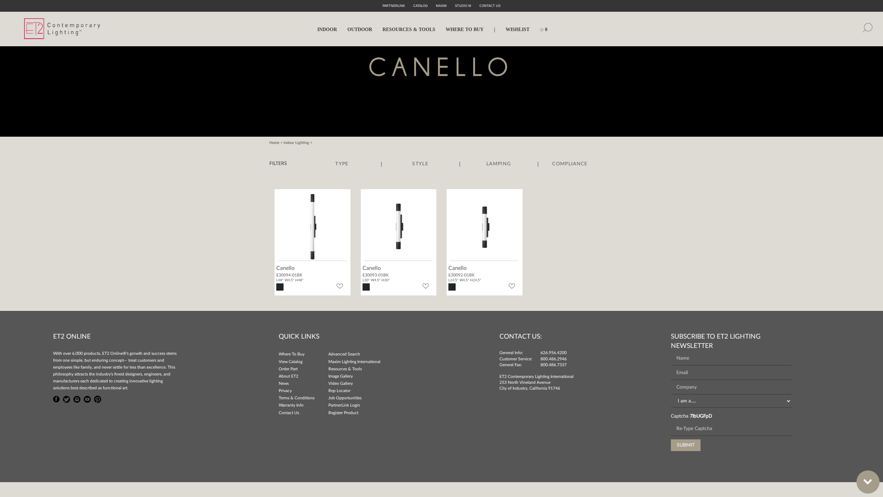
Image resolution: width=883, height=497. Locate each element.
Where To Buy (292, 354)
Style (420, 164)
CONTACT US (489, 6)
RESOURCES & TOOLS (409, 29)
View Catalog (290, 362)
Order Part (288, 369)
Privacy (285, 391)
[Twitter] (66, 398)
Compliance (569, 164)
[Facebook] (56, 398)
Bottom (868, 482)
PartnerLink (394, 6)
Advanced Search (344, 354)
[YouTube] (87, 398)
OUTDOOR (359, 29)
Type (341, 164)
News (284, 383)
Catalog (420, 6)
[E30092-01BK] (484, 226)
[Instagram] (77, 398)
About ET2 (288, 376)
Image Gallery (340, 376)
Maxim (441, 6)
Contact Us (289, 413)
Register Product (343, 413)
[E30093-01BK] (398, 226)
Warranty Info (291, 405)
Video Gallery (340, 383)
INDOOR (327, 29)
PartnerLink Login (344, 405)
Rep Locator (339, 391)
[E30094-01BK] (312, 226)
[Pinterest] (97, 398)
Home (274, 143)
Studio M (463, 6)
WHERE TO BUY (465, 29)
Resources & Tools (345, 369)
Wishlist (517, 29)
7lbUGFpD (701, 416)
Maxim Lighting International (354, 362)
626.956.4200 (553, 353)
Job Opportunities (344, 398)
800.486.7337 (553, 365)
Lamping (498, 164)
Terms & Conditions (297, 398)
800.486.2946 (553, 359)
